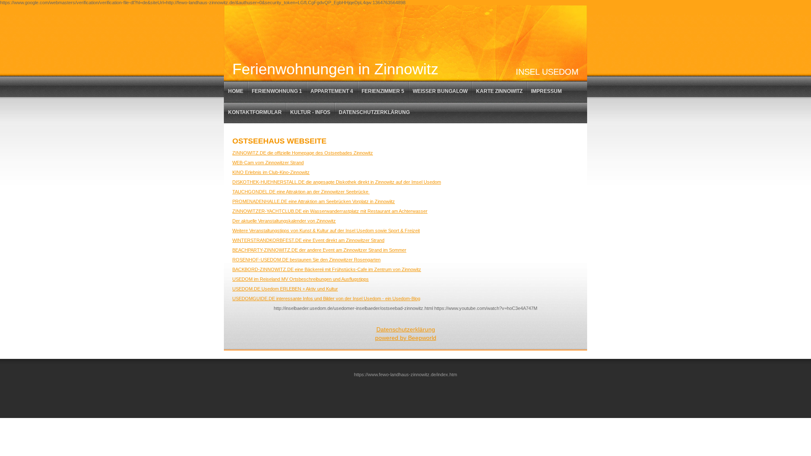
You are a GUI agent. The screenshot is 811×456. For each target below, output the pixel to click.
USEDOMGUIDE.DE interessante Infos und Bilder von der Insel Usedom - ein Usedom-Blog (326, 298)
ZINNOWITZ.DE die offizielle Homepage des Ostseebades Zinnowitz (302, 152)
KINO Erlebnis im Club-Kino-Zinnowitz (271, 172)
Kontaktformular (255, 112)
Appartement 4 (331, 91)
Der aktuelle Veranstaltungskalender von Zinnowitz (284, 220)
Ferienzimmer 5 (383, 91)
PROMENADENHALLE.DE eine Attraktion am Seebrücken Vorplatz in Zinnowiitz (313, 201)
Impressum (546, 91)
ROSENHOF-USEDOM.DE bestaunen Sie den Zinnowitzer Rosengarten (306, 259)
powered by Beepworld (405, 337)
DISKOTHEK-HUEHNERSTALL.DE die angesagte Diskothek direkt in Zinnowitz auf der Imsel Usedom (336, 182)
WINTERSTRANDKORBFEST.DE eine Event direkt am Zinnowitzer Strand (308, 240)
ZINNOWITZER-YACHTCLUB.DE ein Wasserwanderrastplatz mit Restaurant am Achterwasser (329, 211)
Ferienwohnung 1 (277, 91)
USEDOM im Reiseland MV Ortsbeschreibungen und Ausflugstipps (300, 279)
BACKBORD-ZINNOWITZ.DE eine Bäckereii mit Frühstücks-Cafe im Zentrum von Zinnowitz (326, 269)
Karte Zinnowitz (499, 91)
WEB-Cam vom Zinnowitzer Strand (268, 162)
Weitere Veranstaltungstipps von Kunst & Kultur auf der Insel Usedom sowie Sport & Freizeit (326, 230)
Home (235, 91)
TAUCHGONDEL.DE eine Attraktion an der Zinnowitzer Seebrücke (301, 191)
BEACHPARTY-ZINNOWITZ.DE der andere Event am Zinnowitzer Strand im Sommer (319, 249)
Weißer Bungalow (440, 91)
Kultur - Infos (310, 112)
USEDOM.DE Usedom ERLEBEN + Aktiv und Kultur (285, 288)
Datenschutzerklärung (374, 112)
